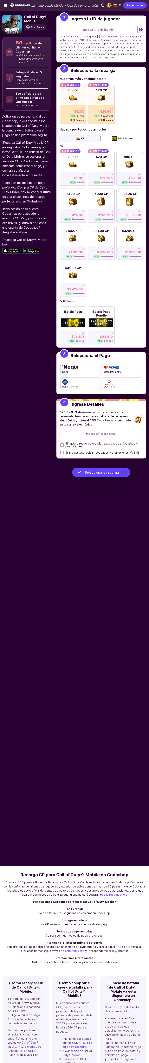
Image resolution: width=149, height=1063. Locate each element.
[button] (103, 5)
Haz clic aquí (27, 1046)
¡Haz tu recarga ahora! (113, 894)
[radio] (73, 103)
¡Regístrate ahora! (15, 232)
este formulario (74, 950)
